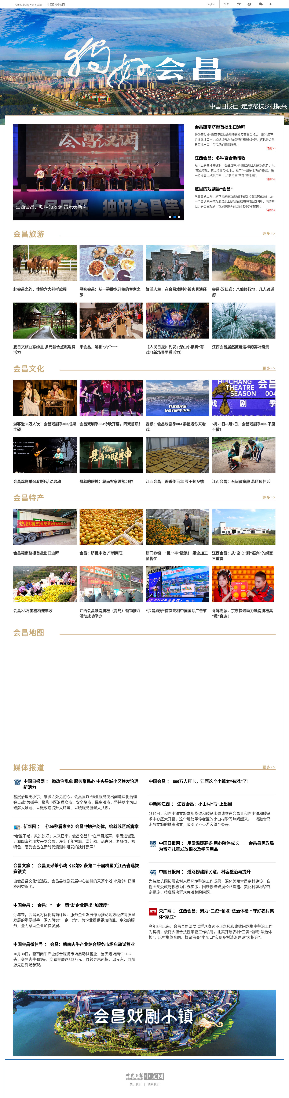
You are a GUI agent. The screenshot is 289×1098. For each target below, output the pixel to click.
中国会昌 (21, 905)
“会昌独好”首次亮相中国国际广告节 (176, 611)
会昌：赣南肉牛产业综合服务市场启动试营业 (92, 944)
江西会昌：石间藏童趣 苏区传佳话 (241, 482)
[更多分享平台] (271, 4)
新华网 (29, 826)
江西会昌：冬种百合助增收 (220, 158)
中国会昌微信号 (28, 944)
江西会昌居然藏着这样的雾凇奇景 (240, 347)
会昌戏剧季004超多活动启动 (37, 482)
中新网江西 (159, 804)
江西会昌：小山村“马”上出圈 (204, 804)
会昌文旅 (21, 865)
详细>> (271, 148)
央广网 (165, 911)
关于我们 (136, 1084)
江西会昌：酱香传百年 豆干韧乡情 (175, 482)
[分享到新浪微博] (249, 4)
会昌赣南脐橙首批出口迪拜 (220, 127)
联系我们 (154, 1084)
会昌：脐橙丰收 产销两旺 (101, 553)
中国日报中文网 (56, 4)
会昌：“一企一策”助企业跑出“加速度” (73, 905)
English (210, 4)
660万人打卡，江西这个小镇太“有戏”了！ (212, 781)
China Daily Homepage (29, 4)
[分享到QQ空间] (238, 4)
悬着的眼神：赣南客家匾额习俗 (106, 482)
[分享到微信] (260, 4)
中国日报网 (34, 781)
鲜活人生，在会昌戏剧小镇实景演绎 (176, 289)
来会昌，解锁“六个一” (99, 347)
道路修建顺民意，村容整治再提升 (219, 872)
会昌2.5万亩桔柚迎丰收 (32, 611)
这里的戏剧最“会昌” (214, 189)
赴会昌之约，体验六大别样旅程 (40, 289)
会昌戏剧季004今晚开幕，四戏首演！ (111, 424)
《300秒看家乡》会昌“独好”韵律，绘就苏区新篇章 (91, 826)
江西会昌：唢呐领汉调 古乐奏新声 (51, 207)
